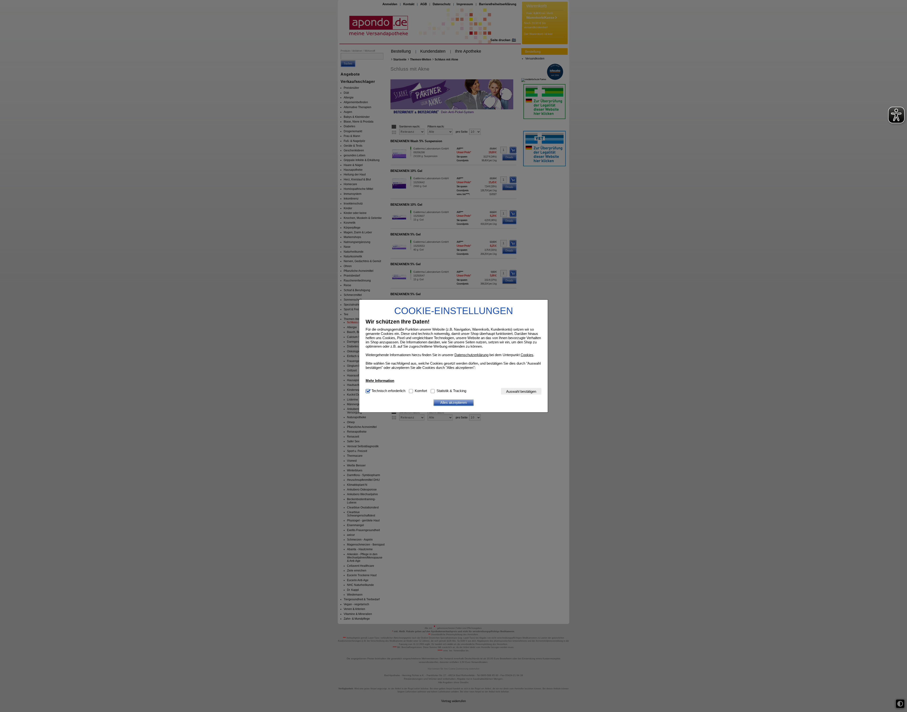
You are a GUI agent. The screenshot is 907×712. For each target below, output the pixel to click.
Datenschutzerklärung (471, 355)
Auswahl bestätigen (521, 391)
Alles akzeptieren (453, 403)
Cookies (527, 355)
